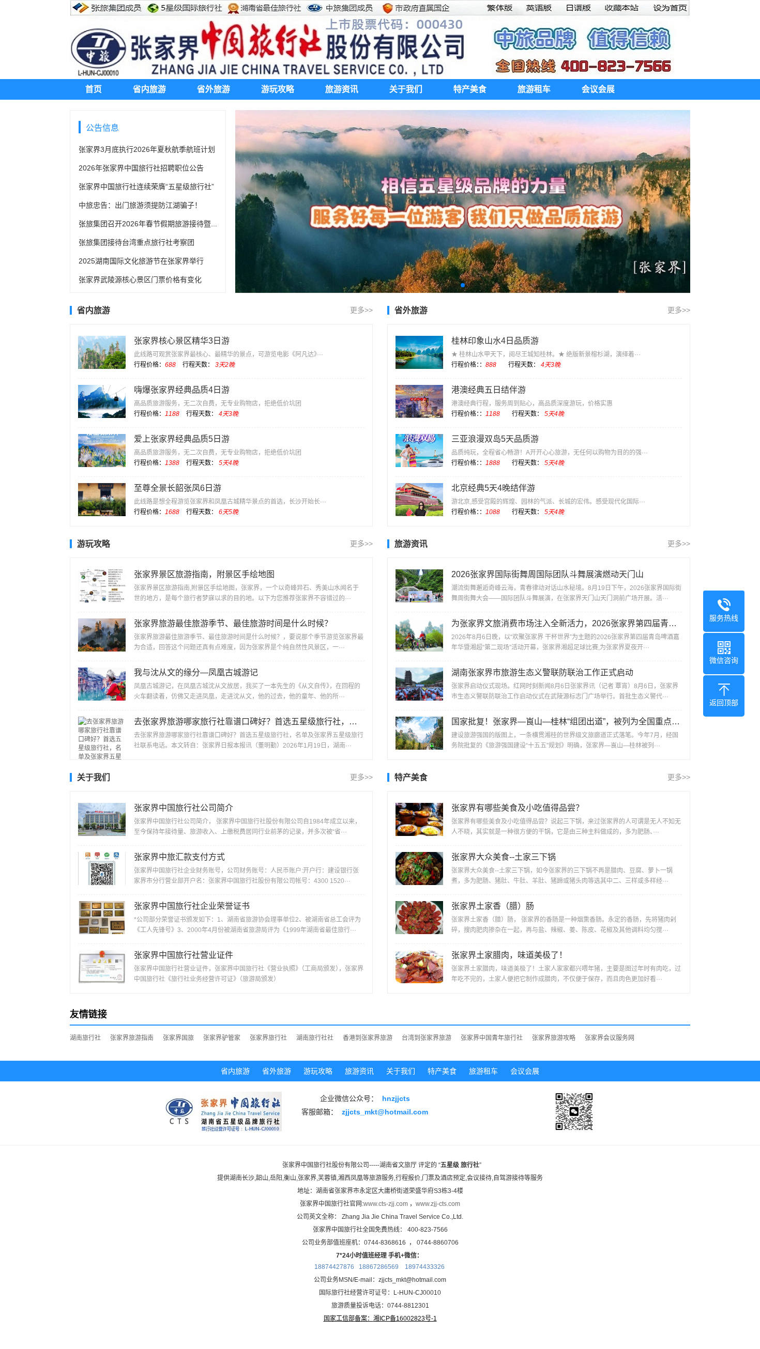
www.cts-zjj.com (385, 1203)
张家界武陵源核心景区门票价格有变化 (140, 279)
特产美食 (470, 89)
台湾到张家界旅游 (426, 1038)
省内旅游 (149, 89)
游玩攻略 (277, 89)
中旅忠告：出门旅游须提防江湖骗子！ (140, 205)
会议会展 (598, 89)
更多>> (361, 310)
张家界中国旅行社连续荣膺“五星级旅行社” (146, 186)
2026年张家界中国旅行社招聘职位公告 (141, 168)
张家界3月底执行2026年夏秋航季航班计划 (147, 149)
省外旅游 (213, 89)
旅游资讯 (341, 89)
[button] (454, 285)
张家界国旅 (178, 1038)
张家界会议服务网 (609, 1038)
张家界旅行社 (268, 1038)
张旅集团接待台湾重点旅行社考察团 (136, 242)
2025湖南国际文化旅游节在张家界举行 (141, 261)
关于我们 (405, 89)
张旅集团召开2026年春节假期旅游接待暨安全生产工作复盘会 (177, 224)
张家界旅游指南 (132, 1038)
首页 (93, 89)
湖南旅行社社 (314, 1038)
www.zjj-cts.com (438, 1203)
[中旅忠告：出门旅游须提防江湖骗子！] (462, 201)
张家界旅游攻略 (553, 1038)
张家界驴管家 (221, 1038)
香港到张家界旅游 (367, 1038)
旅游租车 (534, 89)
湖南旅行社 (85, 1038)
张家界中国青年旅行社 (492, 1038)
